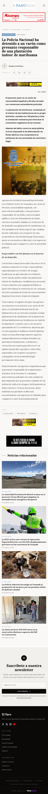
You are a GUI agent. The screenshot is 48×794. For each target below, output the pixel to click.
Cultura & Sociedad (9, 747)
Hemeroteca (6, 770)
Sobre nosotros (8, 762)
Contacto (5, 766)
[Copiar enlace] (29, 73)
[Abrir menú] (4, 5)
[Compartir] (24, 73)
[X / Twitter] (7, 724)
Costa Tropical (7, 743)
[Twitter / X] (19, 73)
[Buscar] (44, 5)
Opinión (5, 751)
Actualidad (6, 739)
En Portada (6, 735)
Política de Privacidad (12, 780)
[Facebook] (14, 73)
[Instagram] (10, 724)
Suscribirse (22, 691)
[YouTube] (14, 724)
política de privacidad (24, 698)
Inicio (6, 29)
